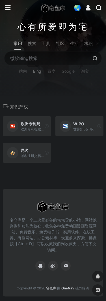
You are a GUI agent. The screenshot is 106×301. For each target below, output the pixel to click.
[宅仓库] (53, 8)
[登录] (88, 8)
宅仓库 (51, 288)
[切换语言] (76, 7)
